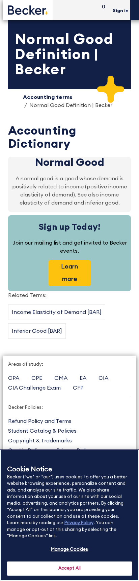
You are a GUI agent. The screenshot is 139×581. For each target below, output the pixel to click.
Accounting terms (48, 97)
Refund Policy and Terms (40, 421)
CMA (60, 378)
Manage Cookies (69, 549)
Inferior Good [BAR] (37, 331)
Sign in (121, 10)
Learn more (69, 272)
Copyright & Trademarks (40, 440)
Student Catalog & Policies (42, 431)
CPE (36, 378)
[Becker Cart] (101, 10)
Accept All (69, 568)
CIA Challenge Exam (34, 388)
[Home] (28, 9)
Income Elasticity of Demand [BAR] (57, 312)
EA (83, 378)
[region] (69, 515)
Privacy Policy (78, 523)
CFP (78, 388)
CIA (103, 378)
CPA (13, 378)
